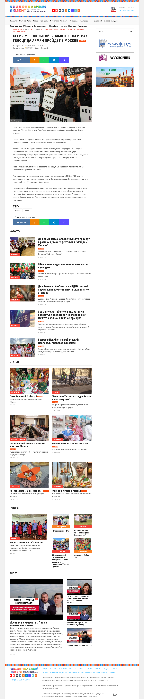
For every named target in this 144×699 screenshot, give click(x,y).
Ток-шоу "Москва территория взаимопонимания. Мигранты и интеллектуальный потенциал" (79, 599)
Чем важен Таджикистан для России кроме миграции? (71, 398)
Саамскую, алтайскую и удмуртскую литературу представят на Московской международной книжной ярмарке (62, 315)
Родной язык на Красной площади (70, 443)
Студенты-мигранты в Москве (79, 645)
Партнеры (104, 673)
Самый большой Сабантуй (23, 396)
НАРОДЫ (44, 669)
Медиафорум (53, 26)
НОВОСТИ (114, 669)
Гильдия (114, 21)
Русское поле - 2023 (61, 531)
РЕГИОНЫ (53, 669)
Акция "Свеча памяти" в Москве (26, 542)
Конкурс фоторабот (41, 26)
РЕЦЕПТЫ (98, 669)
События (14, 254)
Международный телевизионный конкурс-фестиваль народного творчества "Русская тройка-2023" (60, 561)
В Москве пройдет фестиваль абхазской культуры (63, 266)
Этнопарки (63, 26)
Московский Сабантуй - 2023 (82, 556)
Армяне (17, 210)
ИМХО (56, 392)
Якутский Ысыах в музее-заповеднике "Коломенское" (82, 533)
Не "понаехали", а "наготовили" (26, 491)
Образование (72, 26)
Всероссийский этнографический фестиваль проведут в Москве (58, 341)
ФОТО (90, 669)
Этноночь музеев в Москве (66, 491)
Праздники (61, 527)
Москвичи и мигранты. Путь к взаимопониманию (28, 624)
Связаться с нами (128, 10)
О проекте (45, 673)
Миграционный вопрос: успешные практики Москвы (27, 445)
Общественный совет (92, 673)
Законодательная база (76, 673)
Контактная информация (58, 673)
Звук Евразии (82, 26)
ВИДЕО (106, 669)
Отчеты (112, 673)
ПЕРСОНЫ (82, 669)
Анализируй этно (18, 439)
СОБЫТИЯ (72, 669)
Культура (14, 355)
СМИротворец (28, 26)
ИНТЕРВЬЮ (63, 669)
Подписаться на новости (20, 680)
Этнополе (15, 392)
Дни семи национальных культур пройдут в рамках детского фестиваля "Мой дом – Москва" (64, 242)
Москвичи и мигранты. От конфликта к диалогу (77, 624)
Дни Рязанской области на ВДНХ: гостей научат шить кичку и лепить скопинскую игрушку (63, 289)
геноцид (27, 210)
